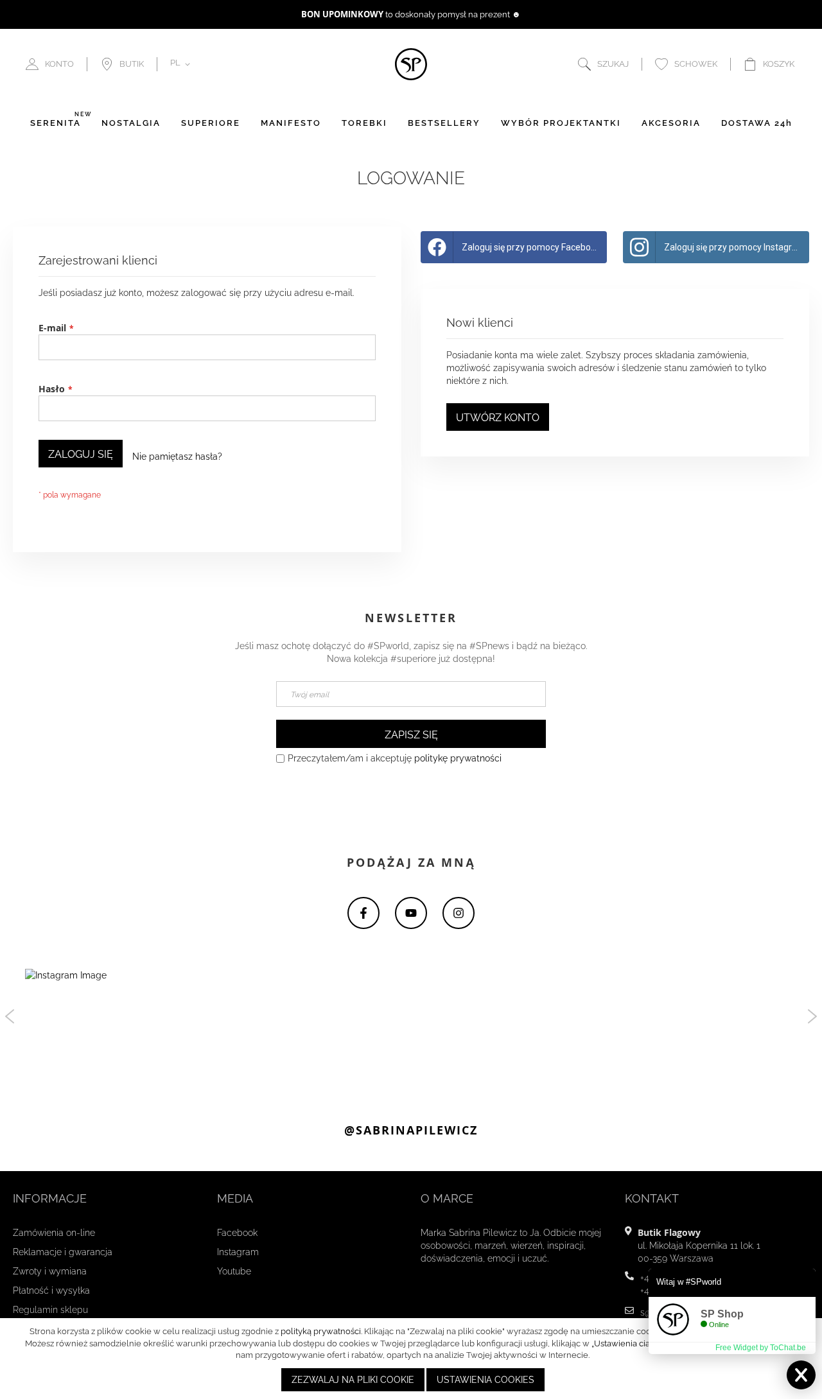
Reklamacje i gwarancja (62, 1252)
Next (812, 1016)
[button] (182, 64)
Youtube (234, 1271)
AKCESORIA (671, 123)
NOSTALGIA (131, 123)
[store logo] (411, 64)
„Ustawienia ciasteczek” (636, 1343)
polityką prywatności (321, 1331)
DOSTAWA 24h (756, 123)
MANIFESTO (291, 123)
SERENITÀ (55, 123)
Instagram (238, 1252)
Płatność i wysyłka (51, 1290)
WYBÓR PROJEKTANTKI (561, 123)
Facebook (237, 1233)
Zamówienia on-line (54, 1233)
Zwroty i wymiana (50, 1271)
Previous (9, 1016)
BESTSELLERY (444, 123)
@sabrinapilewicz (411, 1130)
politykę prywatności (458, 758)
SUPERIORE (210, 123)
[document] (412, 1358)
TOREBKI (364, 123)
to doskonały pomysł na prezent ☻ (411, 14)
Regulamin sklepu (50, 1310)
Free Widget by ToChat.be (760, 1347)
